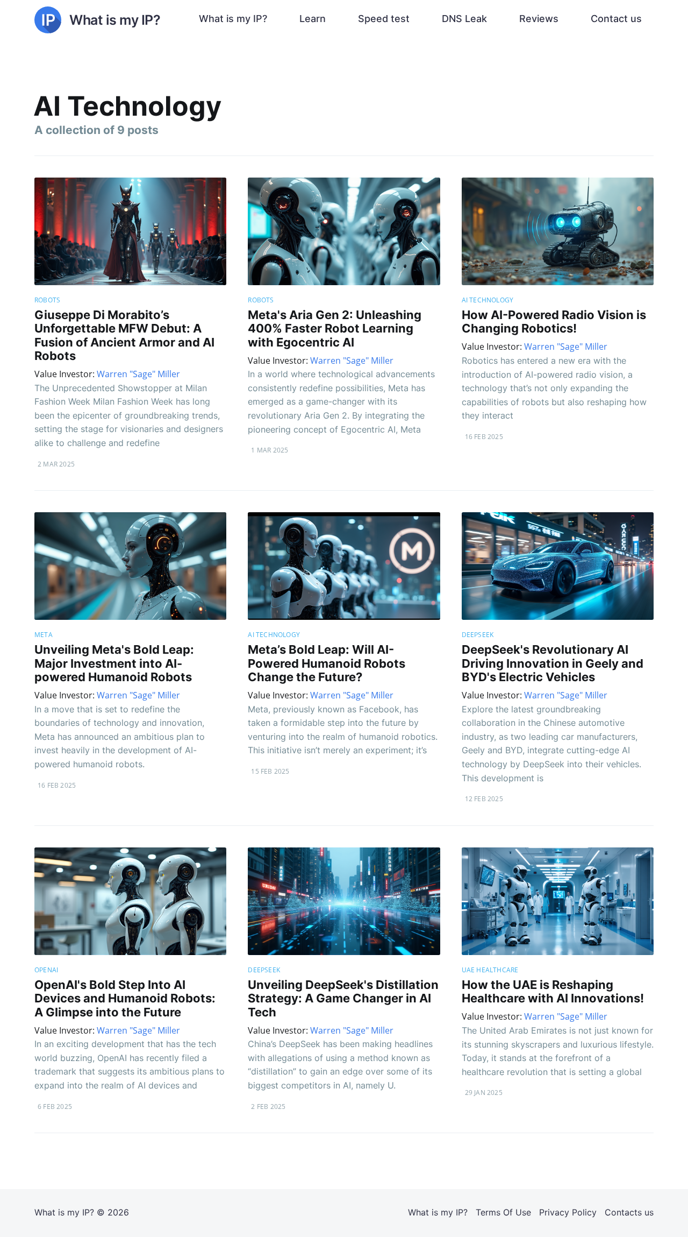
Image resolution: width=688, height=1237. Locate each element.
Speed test (384, 18)
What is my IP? (233, 18)
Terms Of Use (503, 1212)
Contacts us (629, 1212)
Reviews (538, 18)
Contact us (616, 18)
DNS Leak (464, 18)
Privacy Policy (568, 1212)
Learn (312, 18)
